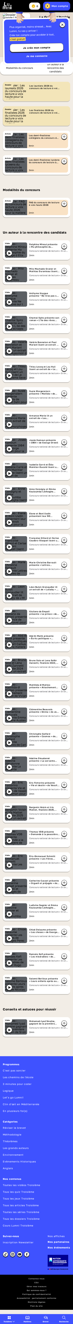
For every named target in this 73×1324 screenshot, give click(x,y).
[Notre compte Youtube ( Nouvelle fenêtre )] (19, 1254)
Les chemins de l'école (18, 1077)
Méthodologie (12, 1134)
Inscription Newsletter (18, 1242)
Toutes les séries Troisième (21, 1212)
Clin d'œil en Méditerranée (21, 1104)
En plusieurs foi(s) (15, 1110)
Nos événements (59, 1247)
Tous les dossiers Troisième (21, 1218)
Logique (8, 1090)
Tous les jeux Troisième (18, 1198)
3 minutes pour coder (17, 1083)
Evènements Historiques (19, 1161)
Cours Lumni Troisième (18, 1225)
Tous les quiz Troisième (18, 1191)
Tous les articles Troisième (21, 1205)
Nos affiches (56, 1236)
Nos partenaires (58, 1241)
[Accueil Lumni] (7, 5)
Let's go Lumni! (13, 1097)
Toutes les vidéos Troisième (21, 1185)
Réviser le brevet (14, 1127)
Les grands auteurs (16, 1147)
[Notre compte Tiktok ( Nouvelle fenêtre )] (5, 1254)
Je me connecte (36, 56)
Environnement (13, 1154)
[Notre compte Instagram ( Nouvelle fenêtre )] (12, 1254)
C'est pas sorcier (14, 1070)
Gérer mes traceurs (36, 1286)
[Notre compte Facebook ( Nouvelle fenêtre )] (26, 1254)
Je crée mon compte (36, 47)
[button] (9, 1319)
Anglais (8, 1168)
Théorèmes (10, 1141)
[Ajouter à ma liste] (64, 137)
